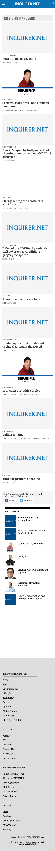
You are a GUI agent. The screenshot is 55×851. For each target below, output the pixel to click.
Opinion (7, 706)
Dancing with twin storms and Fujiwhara (33, 571)
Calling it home (12, 434)
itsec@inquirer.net (27, 844)
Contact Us (8, 749)
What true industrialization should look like (32, 532)
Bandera (7, 816)
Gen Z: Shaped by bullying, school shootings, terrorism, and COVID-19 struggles (26, 153)
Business (7, 702)
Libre (5, 811)
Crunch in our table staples (21, 390)
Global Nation (10, 711)
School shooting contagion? (31, 543)
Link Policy (8, 787)
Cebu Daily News (11, 820)
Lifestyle (7, 693)
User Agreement (11, 782)
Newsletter (8, 753)
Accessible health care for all (22, 299)
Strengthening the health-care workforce (23, 202)
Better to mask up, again (19, 58)
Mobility (7, 829)
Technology (8, 697)
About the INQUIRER (13, 778)
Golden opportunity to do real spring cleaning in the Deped (23, 344)
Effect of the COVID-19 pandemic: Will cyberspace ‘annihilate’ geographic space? (25, 251)
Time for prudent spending (21, 479)
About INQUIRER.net (13, 773)
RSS (5, 740)
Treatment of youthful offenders (29, 584)
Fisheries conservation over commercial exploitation (31, 597)
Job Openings (9, 758)
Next (27, 487)
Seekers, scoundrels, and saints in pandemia (25, 104)
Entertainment (10, 688)
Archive (7, 744)
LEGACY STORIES (12, 720)
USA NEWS (8, 715)
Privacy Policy (10, 791)
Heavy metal (24, 556)
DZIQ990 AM (9, 825)
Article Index (9, 796)
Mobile (6, 735)
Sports (6, 684)
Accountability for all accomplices (28, 519)
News (5, 679)
